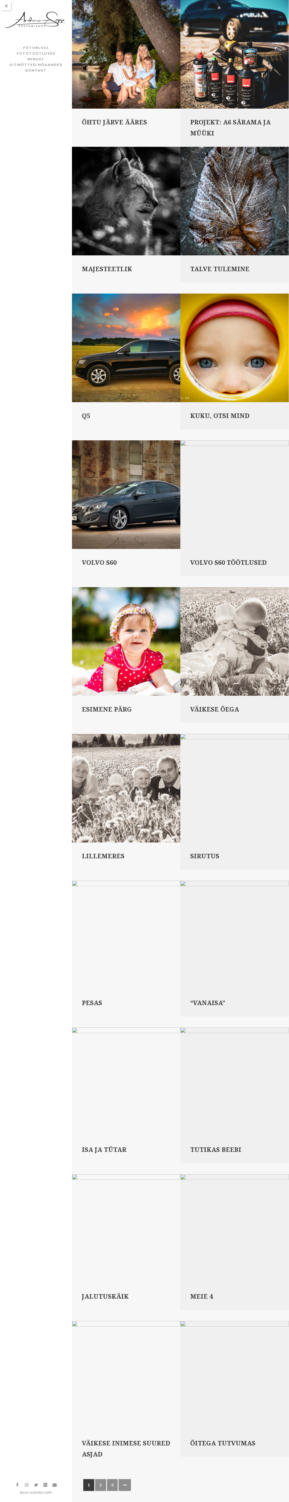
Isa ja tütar (104, 1149)
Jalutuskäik (105, 1296)
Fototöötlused (36, 53)
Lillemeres (103, 856)
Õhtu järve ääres (114, 122)
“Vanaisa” (207, 1003)
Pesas (92, 1003)
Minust (36, 59)
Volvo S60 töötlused (228, 562)
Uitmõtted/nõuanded (36, 65)
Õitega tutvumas (222, 1443)
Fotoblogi (36, 48)
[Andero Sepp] (36, 20)
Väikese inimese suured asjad (126, 1449)
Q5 (86, 415)
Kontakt (36, 70)
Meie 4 (201, 1296)
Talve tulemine (219, 269)
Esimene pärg (107, 709)
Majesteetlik (107, 269)
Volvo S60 (99, 562)
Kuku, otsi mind (219, 415)
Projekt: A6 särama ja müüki (230, 128)
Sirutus (204, 856)
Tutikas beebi (215, 1149)
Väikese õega (214, 709)
